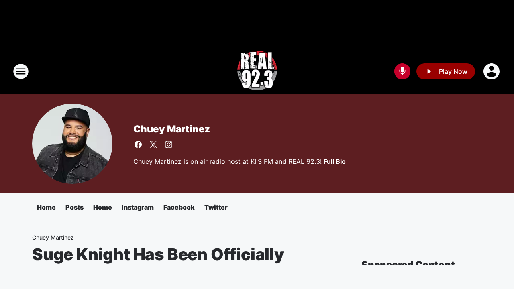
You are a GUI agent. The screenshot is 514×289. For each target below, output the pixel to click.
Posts (74, 207)
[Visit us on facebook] (138, 144)
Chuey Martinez (171, 129)
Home (46, 207)
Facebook (179, 207)
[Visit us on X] (153, 144)
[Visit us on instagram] (168, 144)
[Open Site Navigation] (21, 71)
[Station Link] (257, 71)
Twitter (216, 207)
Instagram (138, 207)
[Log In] (492, 71)
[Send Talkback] (402, 71)
